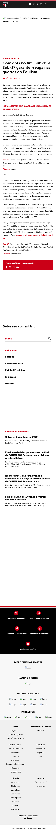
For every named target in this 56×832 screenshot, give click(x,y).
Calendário (15, 790)
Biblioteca (15, 786)
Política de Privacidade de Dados (28, 817)
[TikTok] (45, 4)
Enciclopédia (15, 798)
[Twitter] (37, 4)
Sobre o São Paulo (15, 749)
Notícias (40, 731)
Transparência (15, 772)
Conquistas (15, 794)
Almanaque (15, 782)
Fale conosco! (41, 782)
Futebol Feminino (15, 370)
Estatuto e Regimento (15, 764)
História (9, 383)
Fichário (15, 802)
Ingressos (10, 376)
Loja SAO (15, 731)
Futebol (9, 356)
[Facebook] (33, 4)
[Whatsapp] (14, 267)
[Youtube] (30, 4)
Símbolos (15, 805)
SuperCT (40, 752)
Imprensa (41, 786)
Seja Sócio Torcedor (15, 738)
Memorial (15, 809)
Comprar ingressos (15, 734)
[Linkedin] (17, 267)
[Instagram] (41, 4)
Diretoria (15, 756)
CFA (40, 756)
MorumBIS (40, 749)
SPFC (5, 4)
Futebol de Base (11, 58)
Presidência (15, 752)
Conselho (15, 760)
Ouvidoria (15, 768)
